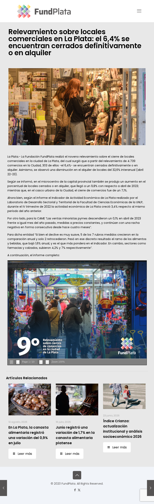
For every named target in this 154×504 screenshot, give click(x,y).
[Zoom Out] (41, 362)
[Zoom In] (47, 362)
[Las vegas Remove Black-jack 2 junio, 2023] (150, 488)
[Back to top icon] (77, 475)
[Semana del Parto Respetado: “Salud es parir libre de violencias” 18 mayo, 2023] (3, 488)
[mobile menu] (139, 11)
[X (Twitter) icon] (79, 490)
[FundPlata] (43, 11)
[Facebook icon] (74, 490)
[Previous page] (11, 362)
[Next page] (18, 362)
